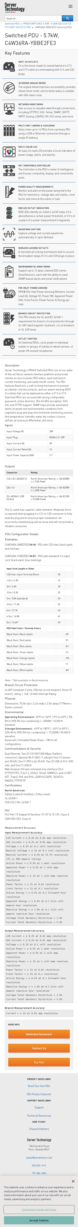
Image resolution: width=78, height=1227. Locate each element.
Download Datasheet (39, 1034)
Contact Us (39, 1048)
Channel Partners (39, 1128)
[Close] (73, 1181)
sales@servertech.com (39, 1157)
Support (39, 1107)
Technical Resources (39, 1115)
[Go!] (67, 18)
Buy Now (39, 1062)
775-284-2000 (39, 1173)
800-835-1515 (39, 1165)
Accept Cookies (39, 1220)
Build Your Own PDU (39, 1086)
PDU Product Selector (39, 1094)
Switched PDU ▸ (14, 23)
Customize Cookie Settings (39, 1209)
